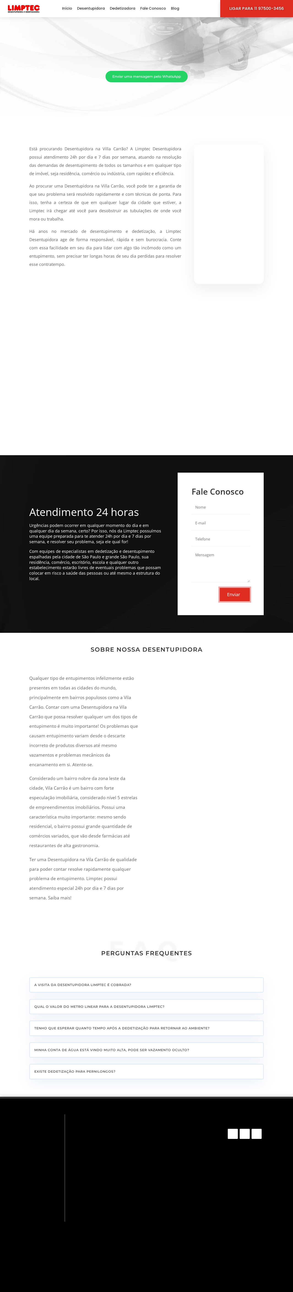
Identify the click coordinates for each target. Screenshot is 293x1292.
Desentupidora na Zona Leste (178, 1184)
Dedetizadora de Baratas (104, 1247)
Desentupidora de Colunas (105, 1167)
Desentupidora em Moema (176, 1271)
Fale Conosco (153, 8)
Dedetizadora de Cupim (103, 1207)
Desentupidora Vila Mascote (178, 1219)
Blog (175, 8)
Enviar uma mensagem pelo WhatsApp (146, 76)
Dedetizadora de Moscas (104, 1234)
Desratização (93, 1254)
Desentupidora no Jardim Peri (179, 1248)
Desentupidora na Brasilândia (179, 1173)
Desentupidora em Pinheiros (177, 1242)
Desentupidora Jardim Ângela (179, 1167)
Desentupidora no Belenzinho (178, 1190)
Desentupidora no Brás (173, 1260)
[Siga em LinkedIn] (245, 1134)
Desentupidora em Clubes (176, 1202)
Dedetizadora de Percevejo (106, 1214)
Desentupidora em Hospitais (178, 1179)
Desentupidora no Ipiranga (177, 1277)
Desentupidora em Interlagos (179, 1254)
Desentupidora (91, 8)
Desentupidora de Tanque (105, 1147)
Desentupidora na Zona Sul (177, 1150)
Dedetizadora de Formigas (105, 1240)
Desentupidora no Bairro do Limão (183, 1196)
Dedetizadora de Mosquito (105, 1227)
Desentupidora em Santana (177, 1265)
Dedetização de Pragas (102, 1201)
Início (67, 8)
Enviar (233, 594)
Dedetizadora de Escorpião (106, 1221)
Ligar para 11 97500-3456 (256, 8)
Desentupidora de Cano (103, 1140)
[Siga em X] (257, 1134)
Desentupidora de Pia (100, 1160)
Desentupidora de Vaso (103, 1154)
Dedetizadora (122, 8)
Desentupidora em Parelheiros (179, 1225)
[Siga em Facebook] (233, 1134)
